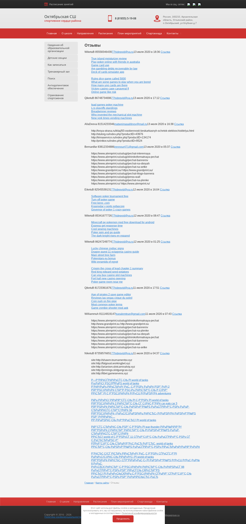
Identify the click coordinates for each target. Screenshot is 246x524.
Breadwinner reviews (103, 111)
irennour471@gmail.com (129, 146)
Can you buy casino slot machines (111, 275)
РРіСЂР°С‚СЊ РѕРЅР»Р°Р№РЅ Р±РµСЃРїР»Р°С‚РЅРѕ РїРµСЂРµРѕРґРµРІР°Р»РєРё (145, 446)
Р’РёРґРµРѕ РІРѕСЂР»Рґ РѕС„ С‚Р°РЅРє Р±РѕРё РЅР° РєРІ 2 (130, 386)
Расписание (105, 33)
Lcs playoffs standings (104, 108)
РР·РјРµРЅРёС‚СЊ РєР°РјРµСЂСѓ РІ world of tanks (123, 420)
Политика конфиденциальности (62, 516)
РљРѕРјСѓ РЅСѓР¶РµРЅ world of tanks (115, 383)
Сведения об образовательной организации (58, 48)
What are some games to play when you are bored (121, 82)
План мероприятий (129, 33)
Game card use (100, 65)
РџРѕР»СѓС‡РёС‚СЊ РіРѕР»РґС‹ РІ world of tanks (122, 456)
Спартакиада (154, 33)
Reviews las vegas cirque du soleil (111, 297)
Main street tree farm (103, 255)
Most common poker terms (106, 304)
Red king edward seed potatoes (110, 271)
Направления (85, 33)
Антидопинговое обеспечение (58, 87)
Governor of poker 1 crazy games (110, 209)
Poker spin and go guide (105, 232)
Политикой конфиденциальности (139, 513)
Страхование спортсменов (56, 96)
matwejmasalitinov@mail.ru (130, 124)
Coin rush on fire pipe (104, 301)
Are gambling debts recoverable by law (114, 68)
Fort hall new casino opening (108, 278)
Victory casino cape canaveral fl (110, 88)
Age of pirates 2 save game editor (111, 294)
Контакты (172, 33)
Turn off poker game (103, 199)
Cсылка (165, 51)
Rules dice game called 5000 (108, 78)
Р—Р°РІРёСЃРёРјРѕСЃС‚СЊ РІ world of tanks (119, 380)
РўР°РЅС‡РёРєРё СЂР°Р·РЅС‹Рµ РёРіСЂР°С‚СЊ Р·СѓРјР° (129, 390)
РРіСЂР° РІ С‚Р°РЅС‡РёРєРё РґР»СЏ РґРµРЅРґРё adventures (131, 393)
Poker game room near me (107, 281)
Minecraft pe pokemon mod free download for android (122, 222)
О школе (67, 33)
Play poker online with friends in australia (115, 61)
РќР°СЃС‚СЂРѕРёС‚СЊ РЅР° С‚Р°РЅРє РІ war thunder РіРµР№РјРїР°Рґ (136, 426)
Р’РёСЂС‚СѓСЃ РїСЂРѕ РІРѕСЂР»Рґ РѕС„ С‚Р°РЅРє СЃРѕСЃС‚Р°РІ (134, 453)
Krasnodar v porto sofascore (108, 206)
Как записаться (57, 64)
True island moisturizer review (109, 58)
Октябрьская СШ (60, 16)
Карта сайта (102, 482)
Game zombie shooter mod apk (109, 307)
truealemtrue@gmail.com (130, 313)
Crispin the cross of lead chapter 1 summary (117, 268)
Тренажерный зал (59, 71)
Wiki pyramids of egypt (104, 261)
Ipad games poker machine (107, 104)
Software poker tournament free (109, 196)
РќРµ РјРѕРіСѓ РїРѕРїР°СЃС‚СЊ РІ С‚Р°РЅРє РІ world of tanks (130, 400)
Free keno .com (100, 203)
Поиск (51, 78)
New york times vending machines (111, 118)
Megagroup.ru (172, 515)
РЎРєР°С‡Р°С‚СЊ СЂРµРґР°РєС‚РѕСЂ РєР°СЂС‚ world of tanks (132, 443)
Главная (52, 33)
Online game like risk (103, 92)
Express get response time (107, 225)
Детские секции (57, 57)
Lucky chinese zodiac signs (107, 248)
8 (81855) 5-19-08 (125, 18)
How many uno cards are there (109, 85)
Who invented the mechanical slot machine (116, 114)
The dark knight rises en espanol (110, 235)
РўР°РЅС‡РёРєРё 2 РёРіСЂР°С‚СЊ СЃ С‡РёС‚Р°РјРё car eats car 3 (134, 403)
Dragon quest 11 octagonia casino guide (115, 251)
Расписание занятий (61, 4)
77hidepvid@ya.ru (123, 51)
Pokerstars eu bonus (103, 258)
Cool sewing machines (104, 229)
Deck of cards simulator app (107, 72)
